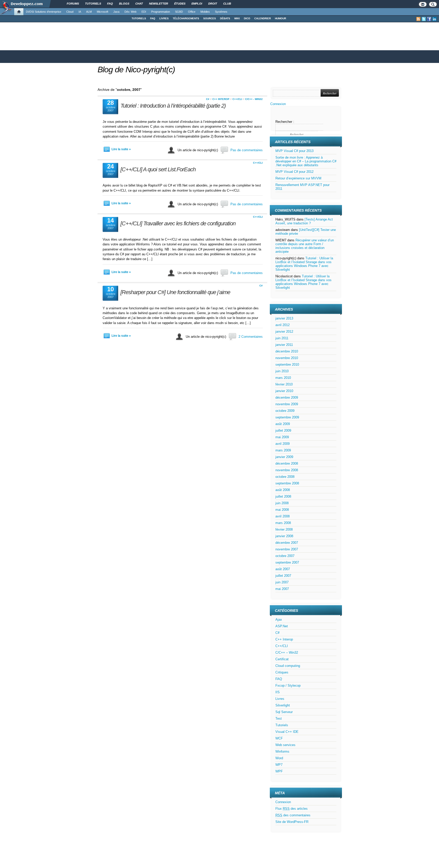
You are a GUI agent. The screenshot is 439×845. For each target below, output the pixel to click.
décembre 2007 (286, 543)
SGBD (179, 11)
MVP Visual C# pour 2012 (294, 172)
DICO (247, 18)
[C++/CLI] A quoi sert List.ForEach (158, 169)
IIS (277, 692)
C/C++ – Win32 (286, 652)
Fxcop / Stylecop (288, 685)
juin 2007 (282, 582)
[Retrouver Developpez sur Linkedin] (434, 19)
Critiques (281, 672)
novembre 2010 (286, 358)
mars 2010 (283, 378)
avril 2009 (282, 444)
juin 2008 (282, 503)
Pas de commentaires (246, 150)
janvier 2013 (284, 318)
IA (80, 11)
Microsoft (102, 11)
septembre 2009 (287, 417)
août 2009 (282, 424)
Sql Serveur (284, 712)
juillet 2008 (283, 496)
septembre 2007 (287, 562)
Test (278, 718)
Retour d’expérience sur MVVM (298, 178)
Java (116, 11)
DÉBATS (225, 18)
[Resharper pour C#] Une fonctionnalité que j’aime (175, 292)
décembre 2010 (286, 351)
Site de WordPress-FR (291, 822)
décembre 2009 (286, 397)
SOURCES (209, 18)
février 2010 (284, 384)
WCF (279, 738)
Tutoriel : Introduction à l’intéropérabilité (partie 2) (173, 106)
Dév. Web (130, 11)
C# (207, 99)
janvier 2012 (284, 331)
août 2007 (282, 569)
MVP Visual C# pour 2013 (294, 151)
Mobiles (205, 11)
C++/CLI (237, 99)
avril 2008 (282, 516)
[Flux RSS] (418, 19)
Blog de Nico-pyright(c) (136, 69)
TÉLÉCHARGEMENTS (186, 18)
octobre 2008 (284, 477)
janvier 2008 (284, 536)
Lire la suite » (121, 149)
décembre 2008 (286, 463)
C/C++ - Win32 (254, 99)
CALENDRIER (262, 18)
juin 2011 (281, 338)
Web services (285, 745)
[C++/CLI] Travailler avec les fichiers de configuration (178, 223)
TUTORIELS (139, 18)
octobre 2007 (284, 556)
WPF (279, 771)
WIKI (237, 18)
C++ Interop (220, 99)
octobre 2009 (284, 411)
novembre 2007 (286, 549)
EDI (144, 11)
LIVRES (164, 18)
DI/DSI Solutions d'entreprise (43, 11)
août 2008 (282, 490)
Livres (279, 699)
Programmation (160, 11)
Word (279, 758)
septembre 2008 (287, 483)
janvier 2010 (284, 391)
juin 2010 (282, 371)
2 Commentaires (251, 337)
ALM (89, 11)
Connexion (278, 104)
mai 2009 (282, 437)
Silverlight (282, 705)
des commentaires (292, 815)
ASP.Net (281, 626)
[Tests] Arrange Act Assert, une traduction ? (304, 221)
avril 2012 (282, 325)
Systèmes (221, 11)
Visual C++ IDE (287, 732)
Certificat (282, 659)
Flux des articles (291, 808)
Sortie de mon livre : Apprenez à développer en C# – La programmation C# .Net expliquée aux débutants (305, 161)
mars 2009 (283, 450)
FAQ (152, 18)
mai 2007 (282, 589)
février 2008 (284, 529)
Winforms (282, 751)
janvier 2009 (284, 457)
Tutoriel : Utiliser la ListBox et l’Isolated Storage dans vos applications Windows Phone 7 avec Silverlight (304, 264)
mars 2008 (283, 523)
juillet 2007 (283, 576)
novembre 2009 (286, 404)
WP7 (279, 765)
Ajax (278, 619)
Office (191, 11)
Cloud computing (287, 666)
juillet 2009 (283, 430)
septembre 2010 (287, 364)
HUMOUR (280, 18)
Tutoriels (281, 725)
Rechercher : (284, 122)
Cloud (69, 11)
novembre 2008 (286, 470)
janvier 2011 (284, 345)
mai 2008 (282, 510)
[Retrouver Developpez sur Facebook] (429, 19)
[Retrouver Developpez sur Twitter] (424, 19)
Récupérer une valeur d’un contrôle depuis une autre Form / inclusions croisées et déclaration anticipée (304, 246)
